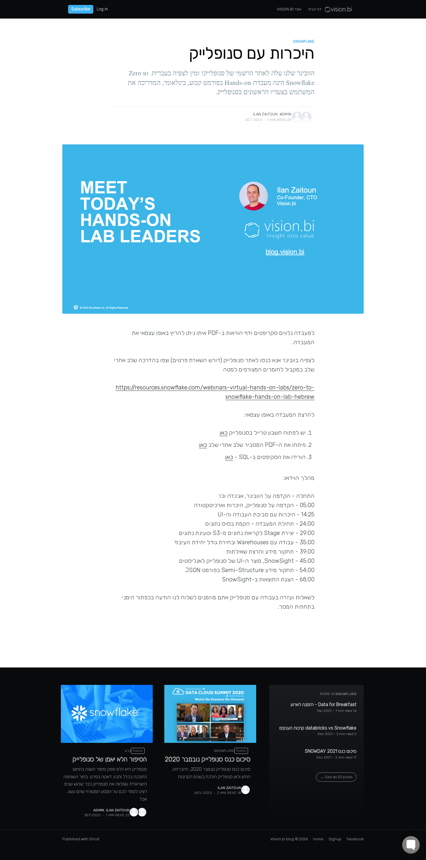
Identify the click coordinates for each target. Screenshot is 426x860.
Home (318, 839)
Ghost (94, 839)
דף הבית (314, 9)
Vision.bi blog (282, 839)
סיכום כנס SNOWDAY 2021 (330, 751)
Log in (102, 9)
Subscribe (80, 9)
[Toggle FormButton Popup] (411, 845)
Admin (285, 114)
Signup (335, 839)
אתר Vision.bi (289, 9)
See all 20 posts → (336, 777)
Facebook (355, 839)
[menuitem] (315, 9)
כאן (223, 432)
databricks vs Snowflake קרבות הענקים (317, 728)
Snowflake (303, 41)
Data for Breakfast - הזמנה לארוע (323, 704)
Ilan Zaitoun (265, 114)
